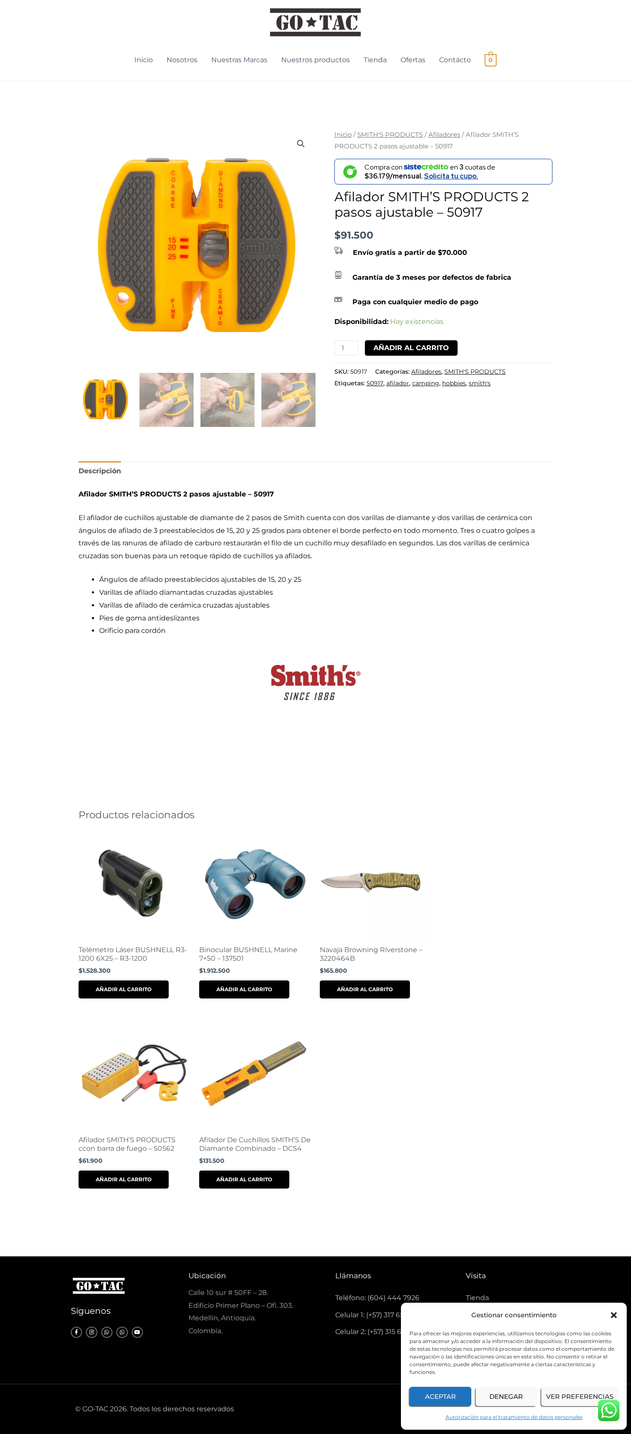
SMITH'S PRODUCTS (390, 135)
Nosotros (182, 60)
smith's (480, 383)
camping (425, 383)
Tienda (375, 60)
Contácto (455, 60)
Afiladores (444, 135)
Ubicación (207, 1275)
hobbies (454, 383)
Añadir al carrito (411, 348)
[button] (614, 1315)
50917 (375, 383)
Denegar (506, 1396)
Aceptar (440, 1396)
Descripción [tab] (100, 471)
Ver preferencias (579, 1396)
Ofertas (412, 60)
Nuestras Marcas (239, 60)
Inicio (143, 60)
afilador (397, 383)
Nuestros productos (315, 60)
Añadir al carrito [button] (124, 989)
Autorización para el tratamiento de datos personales (514, 1417)
